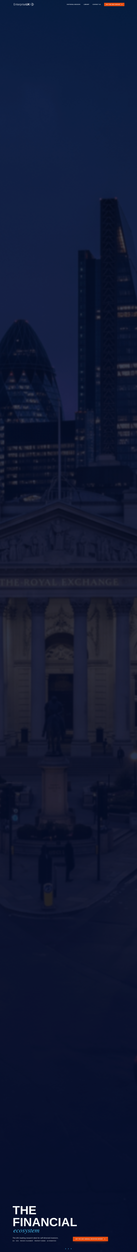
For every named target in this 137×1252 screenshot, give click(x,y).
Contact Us (97, 4)
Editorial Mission (73, 4)
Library (86, 4)
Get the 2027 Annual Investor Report (89, 1239)
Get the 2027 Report (113, 4)
